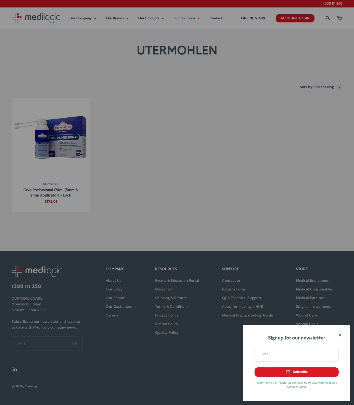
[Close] (340, 335)
